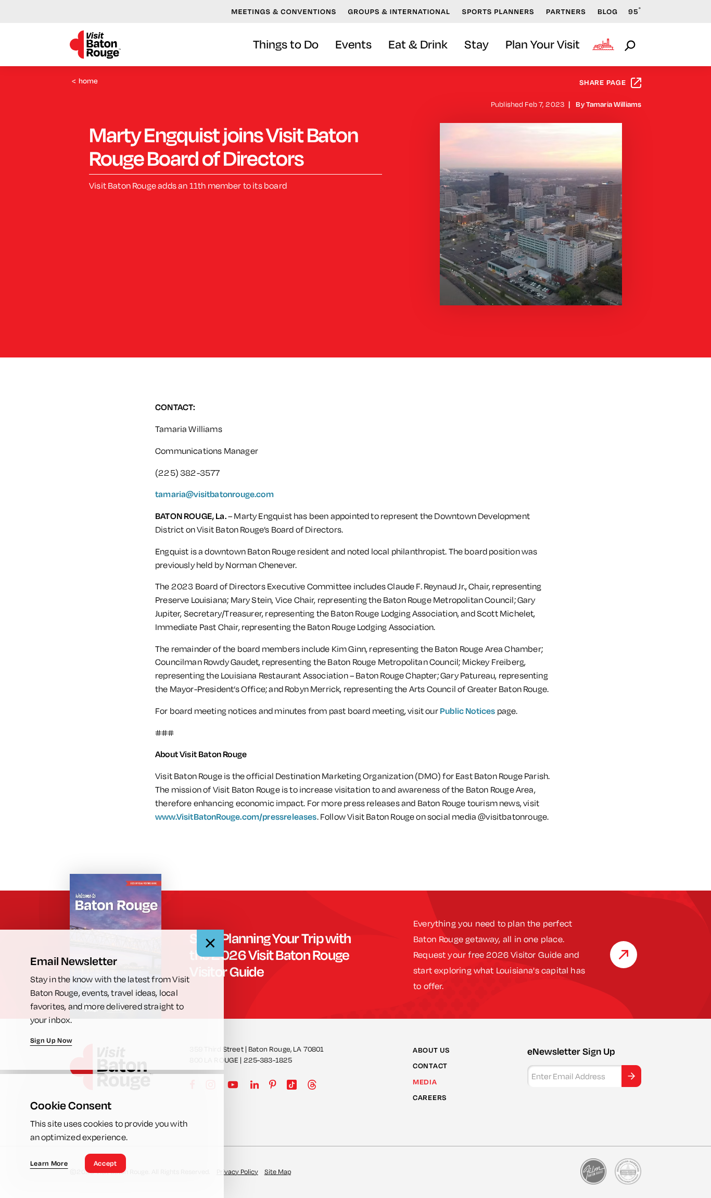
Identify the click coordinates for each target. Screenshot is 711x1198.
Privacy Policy (237, 1171)
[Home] (95, 44)
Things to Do (286, 44)
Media (425, 1081)
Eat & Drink (418, 44)
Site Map (277, 1171)
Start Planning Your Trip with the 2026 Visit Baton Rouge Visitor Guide (270, 955)
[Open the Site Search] (630, 45)
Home (85, 81)
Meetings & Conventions (283, 11)
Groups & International (399, 11)
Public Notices (468, 710)
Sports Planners (498, 11)
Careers (430, 1097)
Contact (430, 1066)
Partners (566, 11)
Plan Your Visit (542, 44)
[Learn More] (623, 954)
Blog (608, 11)
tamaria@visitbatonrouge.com (214, 493)
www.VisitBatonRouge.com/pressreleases (236, 816)
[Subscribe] (631, 1076)
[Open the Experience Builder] (603, 44)
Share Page (602, 82)
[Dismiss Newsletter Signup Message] (210, 943)
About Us (431, 1050)
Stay (476, 44)
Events (353, 44)
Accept (105, 1163)
